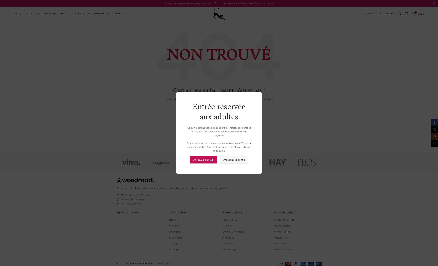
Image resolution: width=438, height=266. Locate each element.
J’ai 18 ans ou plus (203, 160)
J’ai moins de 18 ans (234, 160)
